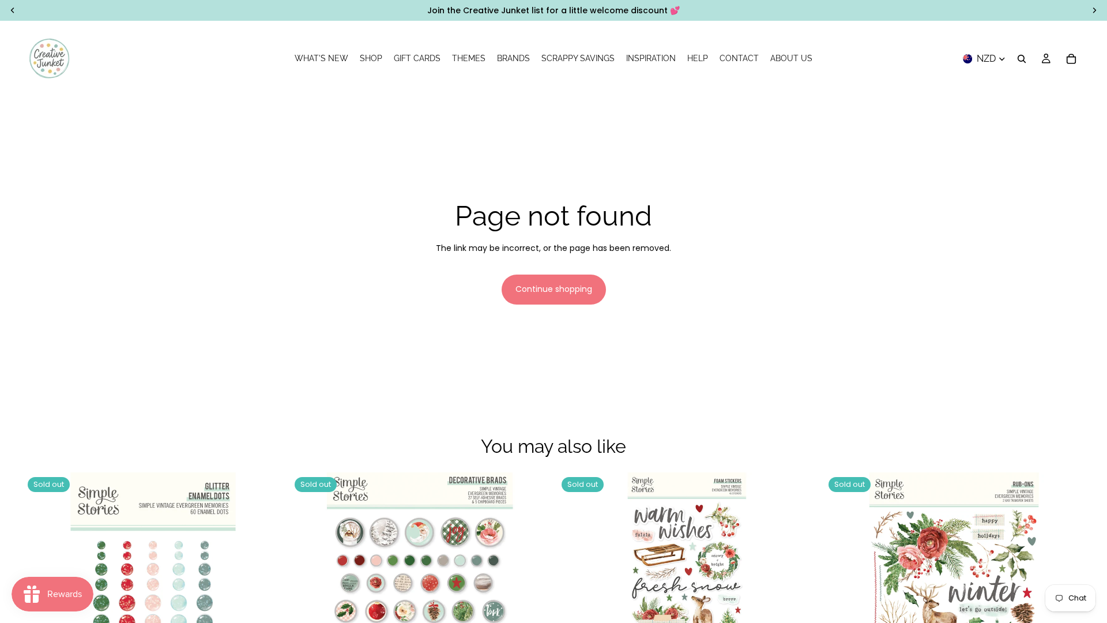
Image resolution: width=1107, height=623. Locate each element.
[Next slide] (799, 603)
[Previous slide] (574, 603)
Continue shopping (553, 289)
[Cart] (1071, 59)
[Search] (1021, 59)
